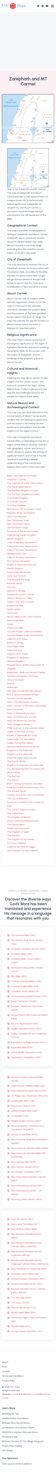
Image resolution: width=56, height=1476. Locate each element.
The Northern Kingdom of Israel (22, 490)
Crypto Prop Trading (12, 1446)
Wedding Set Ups (10, 1413)
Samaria (11, 587)
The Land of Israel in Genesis (21, 809)
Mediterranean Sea (16, 553)
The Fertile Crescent (17, 501)
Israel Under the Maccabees (21, 739)
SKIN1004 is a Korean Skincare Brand (20, 1432)
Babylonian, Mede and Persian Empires (26, 672)
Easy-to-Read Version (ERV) (25, 1023)
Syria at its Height (15, 680)
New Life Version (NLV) (22, 1219)
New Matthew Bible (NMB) (24, 1229)
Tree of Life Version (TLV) (23, 1307)
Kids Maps (15, 1387)
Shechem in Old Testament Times (24, 509)
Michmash (12, 613)
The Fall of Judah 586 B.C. (19, 487)
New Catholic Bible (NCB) (23, 1162)
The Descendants (16, 824)
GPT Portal (7, 1450)
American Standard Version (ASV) (28, 949)
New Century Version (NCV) (25, 1167)
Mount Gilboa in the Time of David (24, 616)
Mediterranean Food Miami (15, 1418)
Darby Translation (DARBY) (24, 1001)
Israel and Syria (14, 650)
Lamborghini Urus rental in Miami (18, 1427)
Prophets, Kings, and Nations (21, 513)
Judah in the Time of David (20, 602)
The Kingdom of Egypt (18, 832)
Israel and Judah (15, 628)
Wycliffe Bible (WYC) (21, 1326)
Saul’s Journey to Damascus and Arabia (26, 705)
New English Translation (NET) (26, 1172)
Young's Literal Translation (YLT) (27, 1331)
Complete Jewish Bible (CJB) (25, 991)
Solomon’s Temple (16, 591)
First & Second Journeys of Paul (22, 694)
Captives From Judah (17, 654)
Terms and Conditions (13, 1376)
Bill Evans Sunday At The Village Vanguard (22, 1441)
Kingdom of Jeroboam (18, 657)
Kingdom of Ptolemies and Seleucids (25, 765)
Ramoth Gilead (14, 583)
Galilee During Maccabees (20, 743)
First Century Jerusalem (19, 561)
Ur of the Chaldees (16, 505)
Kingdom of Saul (15, 605)
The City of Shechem (17, 798)
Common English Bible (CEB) (25, 986)
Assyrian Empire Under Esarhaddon (24, 631)
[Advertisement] (28, 41)
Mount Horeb (13, 772)
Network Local (30, 1394)
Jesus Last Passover (17, 516)
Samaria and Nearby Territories (22, 676)
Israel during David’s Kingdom (21, 535)
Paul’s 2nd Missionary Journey (22, 717)
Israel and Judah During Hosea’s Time (25, 787)
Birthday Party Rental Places (16, 1423)
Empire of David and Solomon (21, 564)
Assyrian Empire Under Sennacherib (25, 635)
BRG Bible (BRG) (19, 976)
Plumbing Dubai (9, 1437)
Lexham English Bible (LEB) (24, 1111)
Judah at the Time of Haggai (21, 847)
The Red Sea (13, 776)
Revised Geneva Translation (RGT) (28, 1279)
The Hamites (13, 835)
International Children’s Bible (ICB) (28, 1086)
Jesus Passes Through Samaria (22, 850)
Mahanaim (12, 687)
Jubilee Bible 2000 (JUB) (23, 1101)
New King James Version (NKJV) (26, 1199)
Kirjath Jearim (14, 609)
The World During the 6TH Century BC (26, 769)
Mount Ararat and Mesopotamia (23, 821)
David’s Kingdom (15, 539)
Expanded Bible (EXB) (22, 1047)
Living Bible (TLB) (19, 1116)
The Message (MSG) (21, 1297)
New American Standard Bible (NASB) (29, 1148)
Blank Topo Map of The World (21, 475)
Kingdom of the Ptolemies (20, 750)
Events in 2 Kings (15, 642)
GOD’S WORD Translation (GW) (26, 1052)
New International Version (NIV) (26, 1185)
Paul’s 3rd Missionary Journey (21, 720)
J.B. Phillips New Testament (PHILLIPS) (29, 1096)
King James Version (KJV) (23, 1106)
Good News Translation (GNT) (26, 1057)
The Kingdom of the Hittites (20, 839)
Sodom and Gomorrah (18, 828)
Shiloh (10, 624)
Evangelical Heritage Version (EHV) (28, 1042)
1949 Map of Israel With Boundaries (24, 691)
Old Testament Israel (17, 527)
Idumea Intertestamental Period (23, 746)
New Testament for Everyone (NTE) (28, 1269)
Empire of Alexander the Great (22, 735)
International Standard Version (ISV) (29, 1091)
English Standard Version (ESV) (26, 1028)
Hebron (10, 683)
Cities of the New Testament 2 (22, 550)
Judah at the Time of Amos (20, 731)
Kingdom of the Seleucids (19, 754)
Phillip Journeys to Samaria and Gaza (25, 728)
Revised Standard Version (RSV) (27, 1284)
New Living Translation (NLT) (25, 1224)
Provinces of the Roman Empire (22, 531)
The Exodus (13, 780)
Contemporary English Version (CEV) (29, 996)
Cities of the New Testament (21, 557)
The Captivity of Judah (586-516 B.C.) (25, 483)
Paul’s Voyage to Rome (18, 724)
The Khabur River (15, 646)
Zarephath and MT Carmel (20, 594)
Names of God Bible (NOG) (24, 1134)
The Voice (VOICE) (20, 1302)
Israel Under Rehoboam (19, 572)
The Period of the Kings (18, 579)
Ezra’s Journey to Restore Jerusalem (25, 783)
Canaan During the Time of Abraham (25, 795)
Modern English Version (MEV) (26, 1121)
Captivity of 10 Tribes (17, 639)
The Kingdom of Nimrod (19, 817)
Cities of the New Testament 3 (22, 546)
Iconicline (15, 1394)
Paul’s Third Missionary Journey (22, 702)
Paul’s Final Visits (15, 709)
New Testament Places (18, 524)
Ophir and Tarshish (16, 576)
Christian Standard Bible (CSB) (26, 981)
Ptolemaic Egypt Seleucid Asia (22, 757)
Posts (4, 1366)
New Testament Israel (18, 520)
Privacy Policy (8, 1380)
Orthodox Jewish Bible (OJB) (25, 1274)
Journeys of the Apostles (19, 698)
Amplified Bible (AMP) (21, 954)
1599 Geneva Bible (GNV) (23, 935)
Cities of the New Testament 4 (22, 542)
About (5, 1362)
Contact (6, 1371)
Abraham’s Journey (16, 479)
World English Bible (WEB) (23, 1312)
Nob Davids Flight (15, 620)
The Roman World (16, 761)
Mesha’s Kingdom (16, 661)
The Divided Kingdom (17, 498)
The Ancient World (16, 791)
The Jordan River (15, 813)
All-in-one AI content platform (17, 1464)
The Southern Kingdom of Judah (23, 494)
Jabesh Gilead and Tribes (19, 598)
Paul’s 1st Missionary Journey (21, 713)
